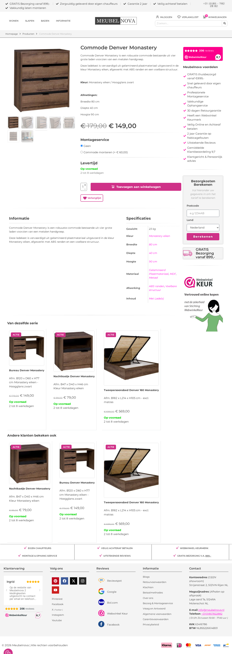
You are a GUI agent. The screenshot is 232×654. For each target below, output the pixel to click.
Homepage (11, 33)
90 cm (153, 261)
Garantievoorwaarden (156, 619)
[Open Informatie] (72, 20)
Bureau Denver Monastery (26, 370)
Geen (87, 146)
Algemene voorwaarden (157, 614)
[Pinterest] (55, 581)
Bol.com (112, 602)
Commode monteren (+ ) (105, 152)
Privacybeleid (151, 624)
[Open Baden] (51, 20)
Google (111, 591)
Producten (28, 33)
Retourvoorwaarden (154, 582)
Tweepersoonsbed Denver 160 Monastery (131, 390)
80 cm (153, 244)
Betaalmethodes (153, 592)
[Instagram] (82, 581)
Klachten (148, 587)
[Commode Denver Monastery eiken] (42, 80)
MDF (173, 273)
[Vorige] (178, 46)
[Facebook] (64, 581)
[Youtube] (55, 590)
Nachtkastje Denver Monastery (74, 376)
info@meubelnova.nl (211, 610)
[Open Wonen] (20, 20)
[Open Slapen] (36, 20)
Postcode (193, 205)
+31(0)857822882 (211, 613)
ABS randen (156, 286)
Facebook (113, 624)
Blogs (146, 576)
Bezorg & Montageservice (158, 603)
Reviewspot (114, 580)
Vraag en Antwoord (154, 608)
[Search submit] (224, 23)
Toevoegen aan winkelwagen (138, 187)
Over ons (148, 598)
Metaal (153, 277)
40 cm (153, 253)
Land (190, 220)
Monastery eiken (159, 236)
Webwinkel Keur (117, 613)
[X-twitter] (73, 581)
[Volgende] (180, 46)
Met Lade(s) (156, 298)
